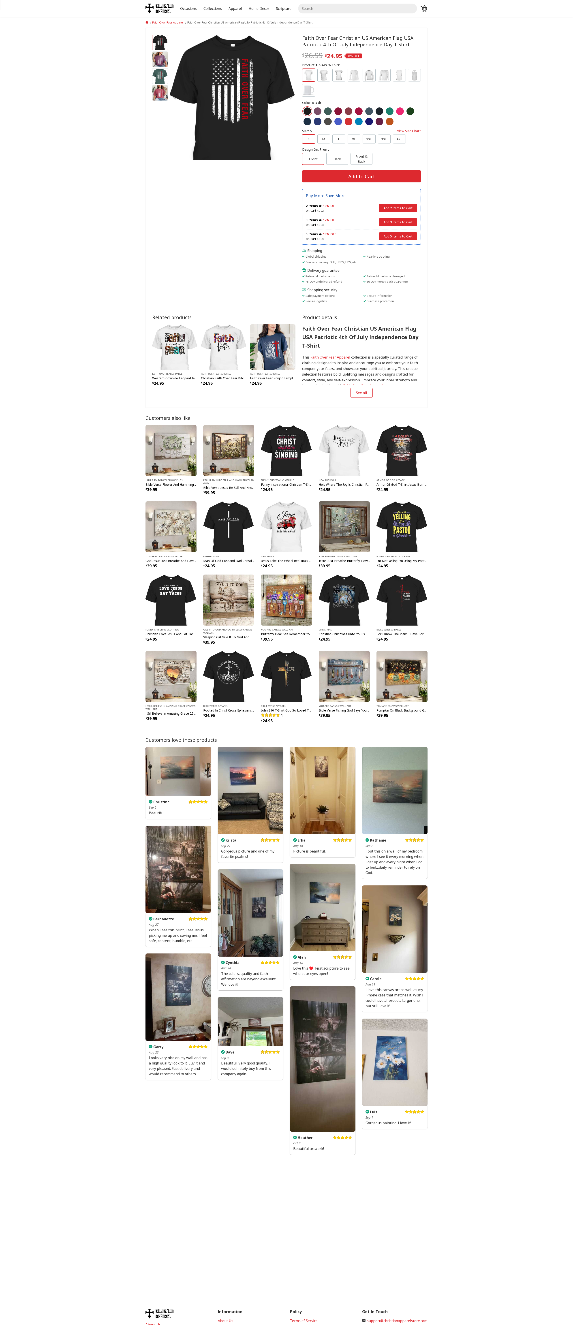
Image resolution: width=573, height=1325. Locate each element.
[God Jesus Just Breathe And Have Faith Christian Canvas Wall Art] (171, 526)
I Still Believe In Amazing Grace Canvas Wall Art (170, 707)
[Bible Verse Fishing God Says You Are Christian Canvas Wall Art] (344, 675)
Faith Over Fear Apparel (168, 22)
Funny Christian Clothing (277, 479)
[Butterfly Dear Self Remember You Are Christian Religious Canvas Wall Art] (286, 599)
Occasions (188, 8)
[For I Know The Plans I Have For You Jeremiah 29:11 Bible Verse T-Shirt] (402, 599)
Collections (212, 8)
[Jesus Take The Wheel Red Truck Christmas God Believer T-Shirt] (286, 526)
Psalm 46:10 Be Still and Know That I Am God (228, 481)
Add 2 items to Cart (398, 208)
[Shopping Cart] (424, 8)
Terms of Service (304, 1320)
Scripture (283, 8)
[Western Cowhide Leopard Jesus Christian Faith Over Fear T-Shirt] (175, 346)
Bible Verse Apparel (388, 629)
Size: (361, 130)
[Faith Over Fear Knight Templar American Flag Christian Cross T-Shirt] (272, 346)
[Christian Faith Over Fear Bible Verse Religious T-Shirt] (223, 346)
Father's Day (211, 556)
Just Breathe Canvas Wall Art (164, 556)
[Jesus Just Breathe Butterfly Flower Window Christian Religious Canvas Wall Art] (344, 526)
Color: (311, 102)
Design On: (315, 149)
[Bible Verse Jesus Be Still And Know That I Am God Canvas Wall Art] (228, 450)
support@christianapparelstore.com (397, 1320)
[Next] (276, 97)
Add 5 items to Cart (398, 236)
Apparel (235, 8)
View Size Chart (409, 130)
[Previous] (189, 97)
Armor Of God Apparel (391, 479)
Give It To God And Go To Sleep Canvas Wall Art (227, 631)
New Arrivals (327, 479)
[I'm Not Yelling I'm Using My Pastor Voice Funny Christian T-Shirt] (402, 526)
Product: (321, 65)
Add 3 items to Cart (398, 222)
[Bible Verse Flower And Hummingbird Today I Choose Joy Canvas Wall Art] (171, 450)
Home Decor (259, 8)
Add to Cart (361, 176)
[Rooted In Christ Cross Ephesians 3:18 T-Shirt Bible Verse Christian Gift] (228, 675)
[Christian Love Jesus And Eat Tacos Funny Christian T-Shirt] (171, 599)
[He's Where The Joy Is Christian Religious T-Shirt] (344, 450)
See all (361, 392)
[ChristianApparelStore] (146, 22)
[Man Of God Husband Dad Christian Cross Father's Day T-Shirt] (228, 526)
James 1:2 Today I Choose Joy (164, 479)
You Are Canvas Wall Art (277, 629)
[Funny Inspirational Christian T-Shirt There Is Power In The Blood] (286, 450)
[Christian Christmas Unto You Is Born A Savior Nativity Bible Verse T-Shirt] (344, 599)
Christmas (267, 556)
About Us (225, 1320)
